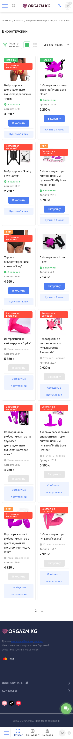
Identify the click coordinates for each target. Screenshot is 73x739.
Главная (6, 20)
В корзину (18, 123)
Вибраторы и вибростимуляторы (44, 20)
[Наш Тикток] (11, 703)
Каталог (18, 20)
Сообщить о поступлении (19, 382)
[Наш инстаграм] (4, 703)
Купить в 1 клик (18, 134)
